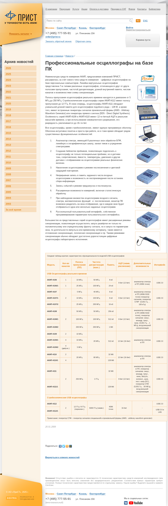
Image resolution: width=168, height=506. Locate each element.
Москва (49, 28)
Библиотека (154, 9)
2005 (8, 192)
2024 (8, 80)
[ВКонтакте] (60, 446)
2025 (8, 74)
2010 (8, 162)
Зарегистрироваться (138, 30)
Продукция (64, 9)
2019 (8, 109)
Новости (69, 56)
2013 (8, 145)
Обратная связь (83, 41)
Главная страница (54, 56)
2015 (8, 133)
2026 (8, 68)
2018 (8, 115)
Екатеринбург (97, 28)
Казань (83, 28)
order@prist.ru (52, 37)
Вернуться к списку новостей (62, 457)
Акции (84, 9)
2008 (8, 174)
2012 (8, 150)
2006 (8, 186)
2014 (8, 139)
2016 (8, 127)
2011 (8, 156)
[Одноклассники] (67, 446)
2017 (8, 121)
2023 (8, 86)
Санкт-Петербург (66, 28)
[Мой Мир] (70, 446)
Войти (129, 27)
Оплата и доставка (99, 9)
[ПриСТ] (20, 23)
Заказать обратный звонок (58, 41)
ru (138, 21)
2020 (8, 103)
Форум (131, 9)
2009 (8, 168)
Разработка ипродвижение (20, 498)
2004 (8, 198)
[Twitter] (63, 446)
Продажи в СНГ (118, 9)
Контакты (142, 9)
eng (145, 21)
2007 (8, 180)
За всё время (13, 209)
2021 (8, 97)
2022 (8, 91)
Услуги (75, 9)
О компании (51, 9)
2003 (8, 204)
